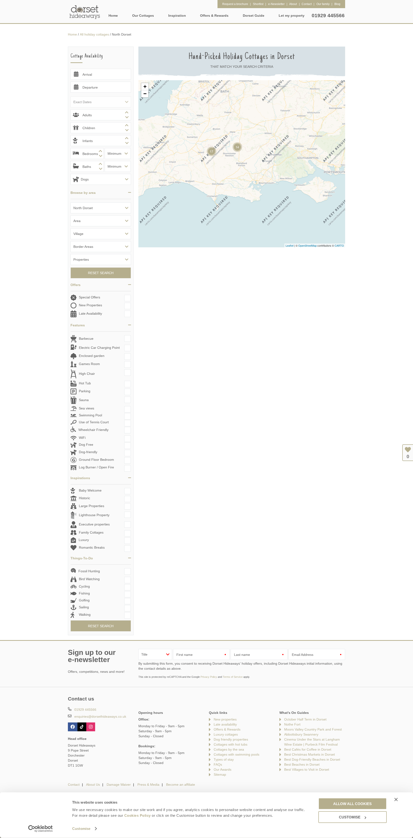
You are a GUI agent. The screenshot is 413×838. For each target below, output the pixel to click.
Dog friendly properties (231, 739)
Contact (74, 784)
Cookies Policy (137, 815)
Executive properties (94, 524)
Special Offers (89, 297)
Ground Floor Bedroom (96, 460)
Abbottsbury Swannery (301, 734)
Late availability (225, 724)
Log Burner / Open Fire (96, 467)
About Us (93, 784)
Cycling (84, 586)
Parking (84, 391)
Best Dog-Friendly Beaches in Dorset (312, 759)
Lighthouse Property (94, 515)
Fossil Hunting (89, 571)
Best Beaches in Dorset (302, 764)
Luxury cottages (226, 734)
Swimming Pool (90, 415)
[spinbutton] (101, 114)
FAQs (218, 764)
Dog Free (86, 445)
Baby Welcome (90, 490)
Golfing (84, 600)
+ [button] (145, 87)
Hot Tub (85, 383)
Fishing (84, 593)
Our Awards (222, 769)
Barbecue (86, 338)
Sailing (84, 607)
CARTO (339, 245)
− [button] (145, 94)
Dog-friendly (88, 452)
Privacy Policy (209, 676)
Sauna (84, 400)
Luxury (84, 540)
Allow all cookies (352, 803)
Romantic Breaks (92, 547)
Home (113, 15)
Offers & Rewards (227, 729)
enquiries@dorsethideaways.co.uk (100, 716)
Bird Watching (89, 579)
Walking (85, 614)
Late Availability (90, 313)
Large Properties (91, 506)
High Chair (87, 374)
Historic (84, 498)
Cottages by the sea (229, 749)
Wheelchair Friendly (93, 430)
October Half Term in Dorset (305, 719)
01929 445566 (328, 15)
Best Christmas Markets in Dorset (309, 754)
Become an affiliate (180, 784)
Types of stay (224, 759)
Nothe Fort (292, 724)
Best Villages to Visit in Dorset (306, 769)
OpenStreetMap (307, 245)
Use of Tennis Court (94, 422)
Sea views (86, 408)
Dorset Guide (253, 15)
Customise (81, 829)
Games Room (89, 364)
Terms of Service (233, 676)
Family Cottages (91, 532)
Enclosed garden (91, 356)
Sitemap (220, 774)
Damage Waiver (119, 784)
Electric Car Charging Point (99, 348)
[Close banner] (396, 799)
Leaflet (289, 245)
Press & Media (148, 784)
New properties (225, 719)
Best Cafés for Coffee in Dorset (307, 749)
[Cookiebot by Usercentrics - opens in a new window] (40, 828)
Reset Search (101, 273)
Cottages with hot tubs (230, 744)
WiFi (82, 438)
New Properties (90, 305)
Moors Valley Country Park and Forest (313, 729)
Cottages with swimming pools (236, 754)
